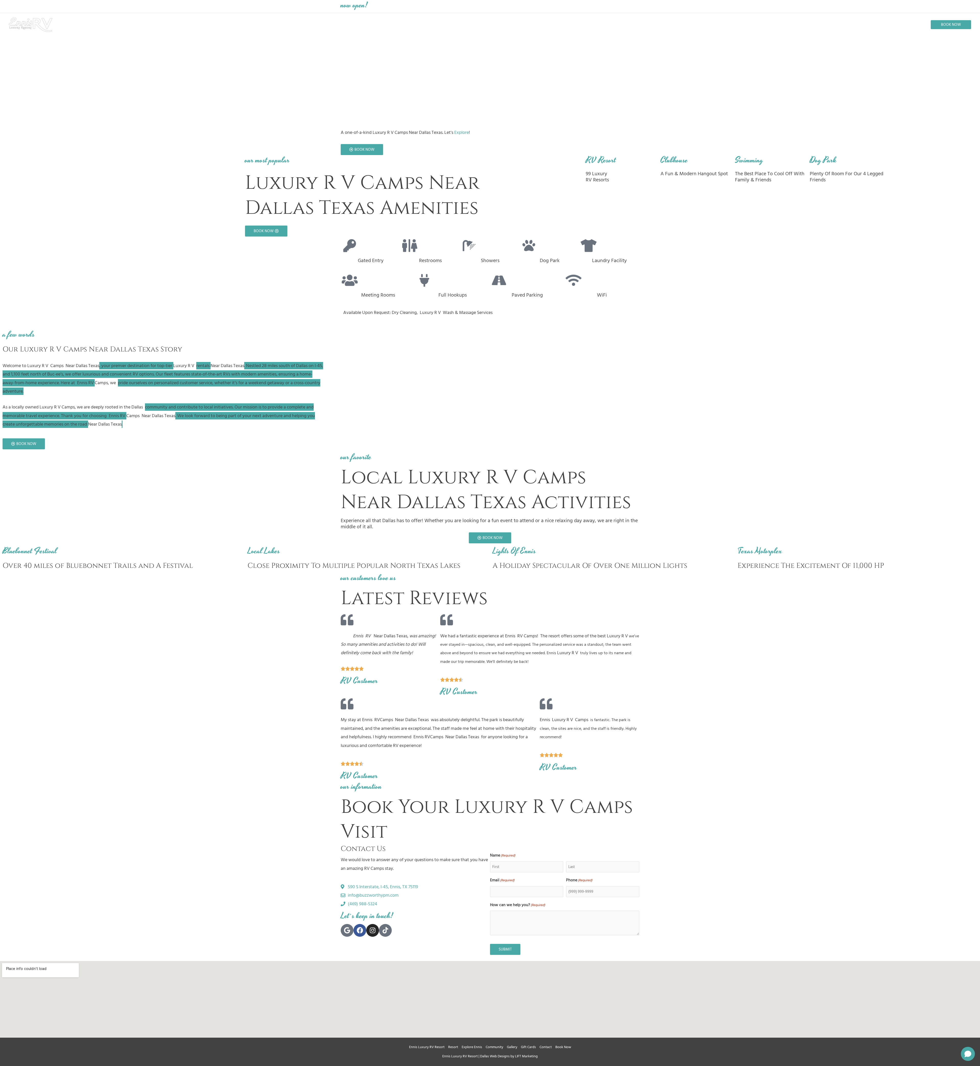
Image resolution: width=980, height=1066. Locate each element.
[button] (951, 24)
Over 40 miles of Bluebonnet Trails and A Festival (98, 565)
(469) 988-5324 (560, 6)
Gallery (512, 1047)
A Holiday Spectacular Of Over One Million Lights (590, 565)
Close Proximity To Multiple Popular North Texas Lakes (354, 565)
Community (494, 1047)
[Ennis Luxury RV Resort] (30, 24)
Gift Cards (528, 1047)
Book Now (563, 1047)
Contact (546, 1047)
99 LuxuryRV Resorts (597, 177)
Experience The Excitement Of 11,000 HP (811, 565)
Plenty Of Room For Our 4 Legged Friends (846, 177)
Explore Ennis (472, 1047)
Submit (505, 949)
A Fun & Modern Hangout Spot (694, 174)
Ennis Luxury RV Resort (427, 1047)
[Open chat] (968, 1054)
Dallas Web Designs (495, 1056)
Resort (453, 1047)
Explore (461, 132)
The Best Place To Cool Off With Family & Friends (769, 177)
